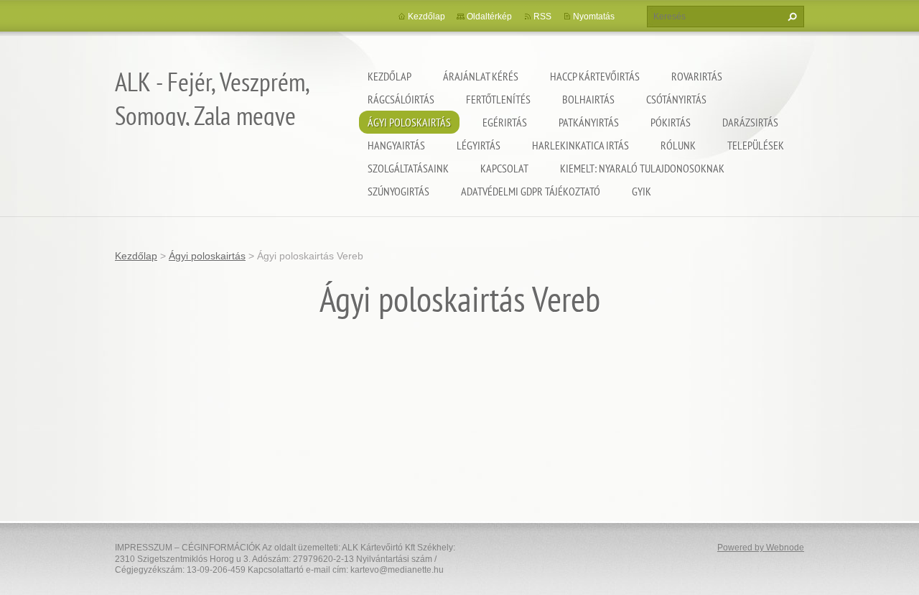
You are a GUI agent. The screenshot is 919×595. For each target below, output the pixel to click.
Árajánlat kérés (480, 76)
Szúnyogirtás (398, 191)
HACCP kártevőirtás (595, 76)
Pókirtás (670, 122)
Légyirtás (478, 145)
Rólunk (678, 145)
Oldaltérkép (489, 16)
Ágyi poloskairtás (409, 122)
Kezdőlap (389, 76)
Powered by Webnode (760, 548)
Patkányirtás (589, 122)
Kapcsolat (504, 168)
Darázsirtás (750, 122)
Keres (790, 16)
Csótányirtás (676, 99)
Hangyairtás (396, 145)
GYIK (641, 191)
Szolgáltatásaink (408, 168)
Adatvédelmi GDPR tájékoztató (530, 191)
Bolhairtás (588, 99)
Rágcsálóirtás (401, 99)
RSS (542, 16)
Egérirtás (504, 122)
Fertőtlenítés (498, 99)
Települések (755, 145)
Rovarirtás (696, 76)
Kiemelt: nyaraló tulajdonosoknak (642, 168)
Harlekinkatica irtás (580, 145)
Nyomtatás (594, 16)
